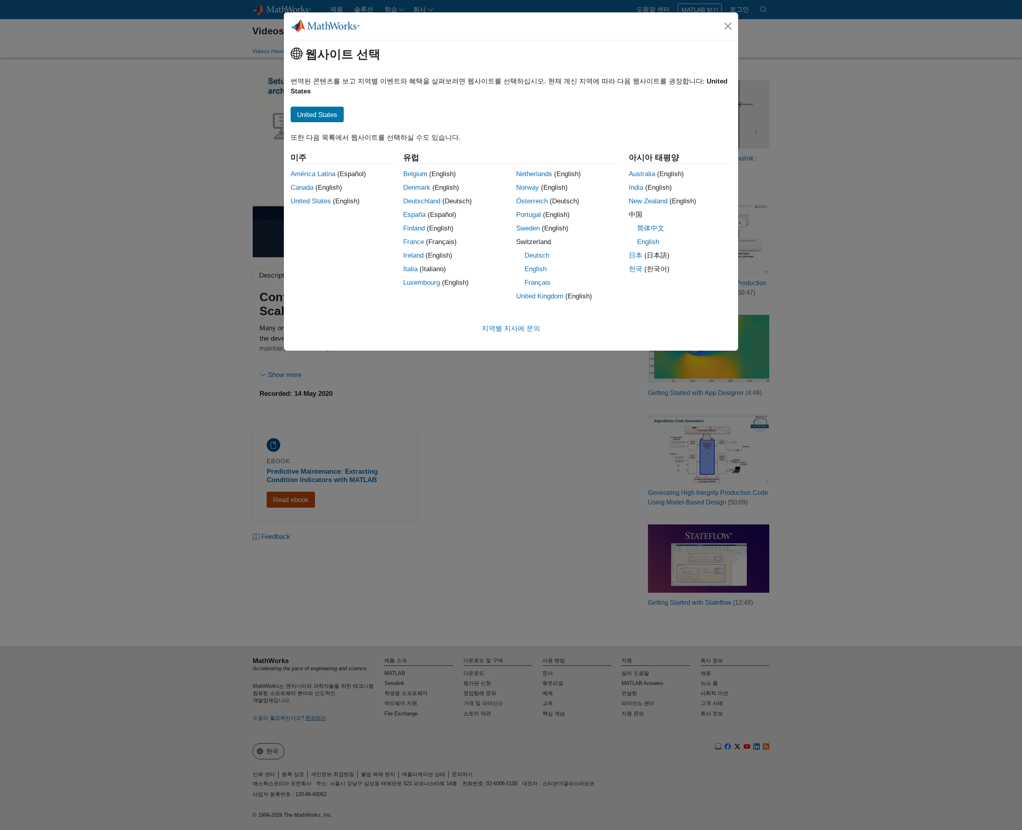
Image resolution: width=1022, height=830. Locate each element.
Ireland (413, 255)
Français (538, 282)
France (413, 242)
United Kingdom (539, 296)
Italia (410, 269)
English (536, 269)
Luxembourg (421, 282)
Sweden (528, 228)
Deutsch (537, 255)
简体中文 (650, 228)
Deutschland (421, 201)
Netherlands (534, 174)
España (414, 214)
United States (311, 201)
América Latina (313, 174)
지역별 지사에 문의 (511, 328)
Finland (414, 228)
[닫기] (728, 26)
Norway (527, 187)
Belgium (415, 174)
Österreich (532, 201)
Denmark (416, 187)
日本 (635, 255)
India (636, 187)
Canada (302, 187)
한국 (635, 269)
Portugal (528, 214)
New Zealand (648, 201)
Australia (642, 174)
